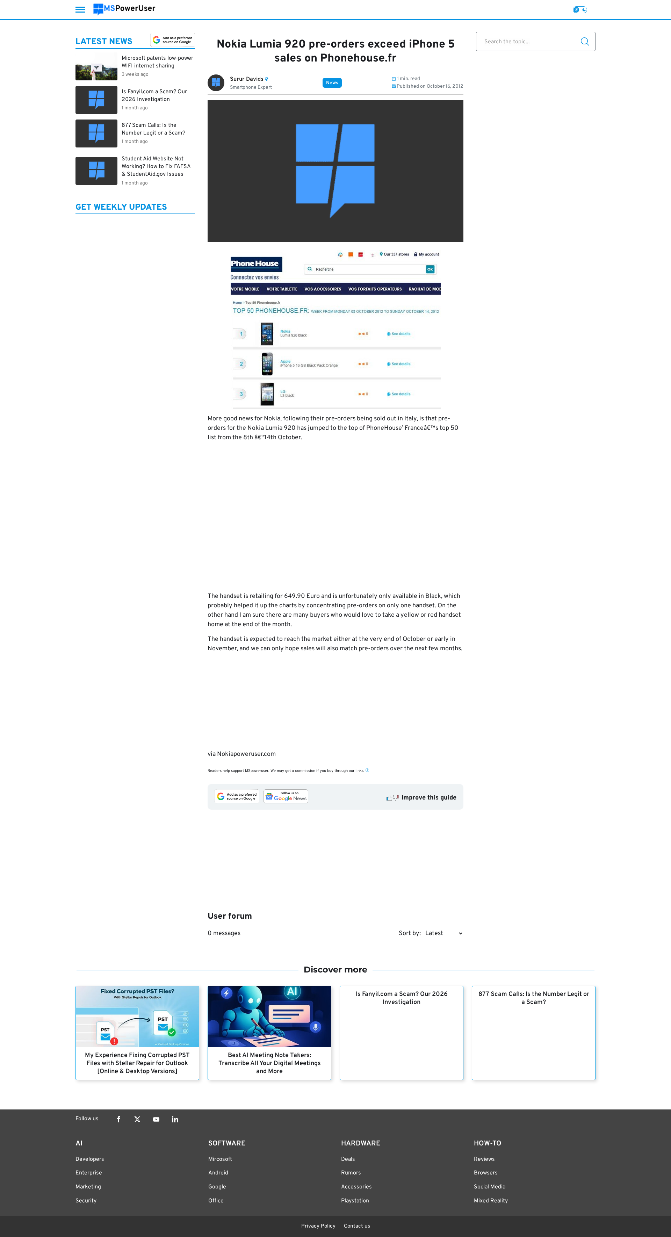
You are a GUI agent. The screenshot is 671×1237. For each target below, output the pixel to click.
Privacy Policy (318, 1226)
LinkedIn (175, 1119)
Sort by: (410, 933)
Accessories (356, 1187)
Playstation (355, 1201)
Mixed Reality (491, 1201)
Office (216, 1201)
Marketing (88, 1187)
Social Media (489, 1187)
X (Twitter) (137, 1119)
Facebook (118, 1119)
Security (85, 1201)
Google (217, 1187)
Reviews (484, 1159)
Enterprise (88, 1173)
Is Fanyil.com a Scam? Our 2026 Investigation (402, 998)
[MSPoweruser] (124, 9)
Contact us (357, 1226)
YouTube (156, 1119)
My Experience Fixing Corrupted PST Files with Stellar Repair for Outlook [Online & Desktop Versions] (137, 1063)
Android (218, 1173)
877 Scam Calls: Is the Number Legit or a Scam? (533, 998)
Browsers (486, 1173)
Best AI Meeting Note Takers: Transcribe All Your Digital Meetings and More (269, 1063)
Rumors (351, 1173)
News (332, 83)
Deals (348, 1159)
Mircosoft (220, 1159)
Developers (89, 1159)
